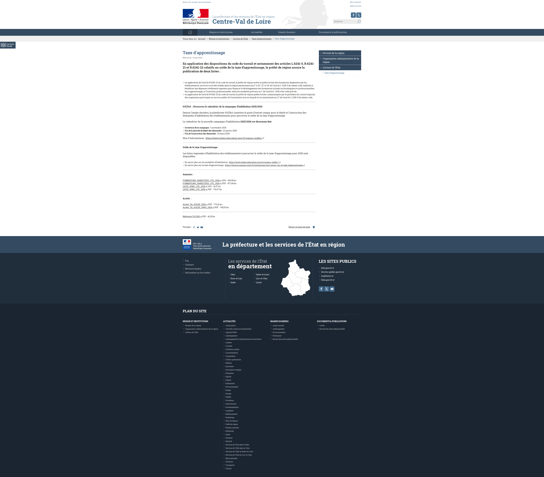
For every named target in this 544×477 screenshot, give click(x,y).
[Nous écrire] (332, 289)
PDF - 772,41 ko (202, 204)
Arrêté (321, 325)
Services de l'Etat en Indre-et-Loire (239, 451)
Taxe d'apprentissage (262, 38)
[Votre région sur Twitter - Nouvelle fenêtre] (358, 15)
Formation (230, 400)
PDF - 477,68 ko (209, 183)
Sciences (229, 438)
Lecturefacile (10, 45)
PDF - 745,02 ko (206, 207)
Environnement (232, 387)
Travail (228, 468)
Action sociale (278, 325)
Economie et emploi (233, 370)
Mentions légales (193, 268)
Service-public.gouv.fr (332, 272)
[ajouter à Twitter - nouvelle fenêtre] (197, 227)
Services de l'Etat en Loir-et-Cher (239, 455)
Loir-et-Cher (262, 278)
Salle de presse (355, 6)
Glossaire (189, 264)
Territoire (229, 462)
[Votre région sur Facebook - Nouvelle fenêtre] (353, 15)
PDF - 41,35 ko (199, 216)
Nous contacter (355, 2)
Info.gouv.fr (326, 268)
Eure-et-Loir (236, 278)
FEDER (228, 397)
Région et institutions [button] (221, 32)
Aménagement (231, 336)
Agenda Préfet (231, 332)
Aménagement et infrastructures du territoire (243, 339)
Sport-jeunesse (231, 458)
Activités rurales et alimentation (238, 329)
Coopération (230, 356)
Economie (230, 366)
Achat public (231, 325)
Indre (233, 282)
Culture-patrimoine (233, 359)
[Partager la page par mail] (201, 227)
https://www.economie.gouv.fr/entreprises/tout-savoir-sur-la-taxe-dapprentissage (264, 165)
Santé (228, 434)
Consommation (232, 353)
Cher (233, 274)
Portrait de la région (333, 53)
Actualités (256, 32)
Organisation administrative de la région (341, 60)
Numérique (230, 417)
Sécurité (229, 441)
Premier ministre (232, 427)
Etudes (228, 390)
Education (230, 373)
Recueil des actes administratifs (285, 339)
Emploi (228, 380)
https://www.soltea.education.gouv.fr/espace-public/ (234, 138)
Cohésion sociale (232, 349)
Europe (228, 393)
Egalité (228, 376)
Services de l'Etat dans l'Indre (237, 445)
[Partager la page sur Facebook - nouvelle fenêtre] (194, 227)
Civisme (229, 346)
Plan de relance (232, 421)
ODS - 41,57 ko (202, 186)
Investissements (232, 407)
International (231, 404)
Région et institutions (219, 38)
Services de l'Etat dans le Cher (238, 448)
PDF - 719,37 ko (202, 189)
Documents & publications (333, 32)
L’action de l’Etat (240, 38)
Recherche (230, 431)
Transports (230, 465)
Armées (229, 342)
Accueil (201, 38)
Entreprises (230, 383)
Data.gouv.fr (327, 280)
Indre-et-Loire (262, 274)
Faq (187, 260)
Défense (229, 363)
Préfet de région (232, 424)
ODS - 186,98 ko (209, 180)
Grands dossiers (286, 32)
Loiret (259, 282)
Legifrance (326, 276)
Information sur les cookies (197, 272)
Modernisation (231, 414)
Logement (229, 410)
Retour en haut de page (299, 227)
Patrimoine (277, 336)
